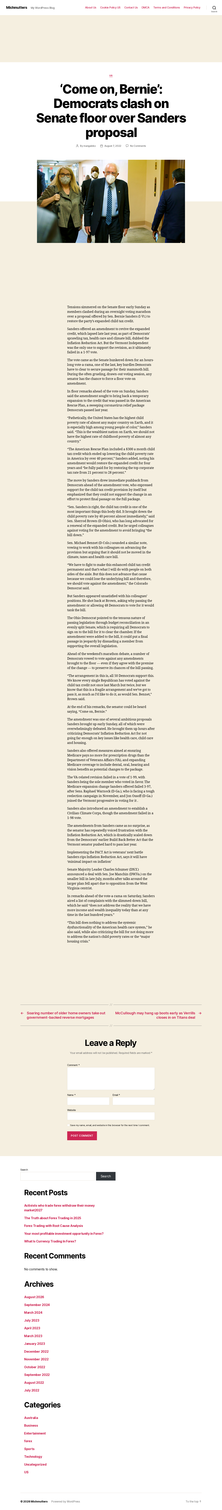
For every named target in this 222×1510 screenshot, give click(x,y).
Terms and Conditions (166, 7)
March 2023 (33, 1336)
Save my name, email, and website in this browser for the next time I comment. (110, 1125)
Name (71, 1095)
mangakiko (90, 145)
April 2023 (32, 1328)
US (111, 75)
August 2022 (34, 1383)
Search (24, 1169)
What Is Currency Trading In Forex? (50, 1241)
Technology (33, 1457)
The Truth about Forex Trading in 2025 (52, 1218)
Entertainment (35, 1433)
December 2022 (36, 1351)
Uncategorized (35, 1464)
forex (28, 1441)
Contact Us (131, 7)
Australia (31, 1418)
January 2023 (34, 1344)
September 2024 (37, 1305)
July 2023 (31, 1320)
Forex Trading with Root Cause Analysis (53, 1226)
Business (31, 1425)
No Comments (138, 145)
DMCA (146, 7)
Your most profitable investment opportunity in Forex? (63, 1234)
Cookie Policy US (110, 7)
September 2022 (37, 1375)
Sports (29, 1449)
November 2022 (36, 1359)
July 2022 (31, 1390)
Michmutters (16, 7)
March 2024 (33, 1312)
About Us (90, 7)
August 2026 (34, 1297)
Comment (73, 1065)
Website (71, 1110)
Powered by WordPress (65, 1501)
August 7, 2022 (112, 145)
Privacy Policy (192, 7)
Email (116, 1095)
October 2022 (34, 1367)
